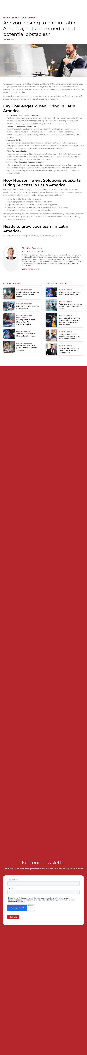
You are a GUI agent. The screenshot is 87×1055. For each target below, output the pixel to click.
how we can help (19, 235)
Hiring (63, 283)
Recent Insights (12, 283)
